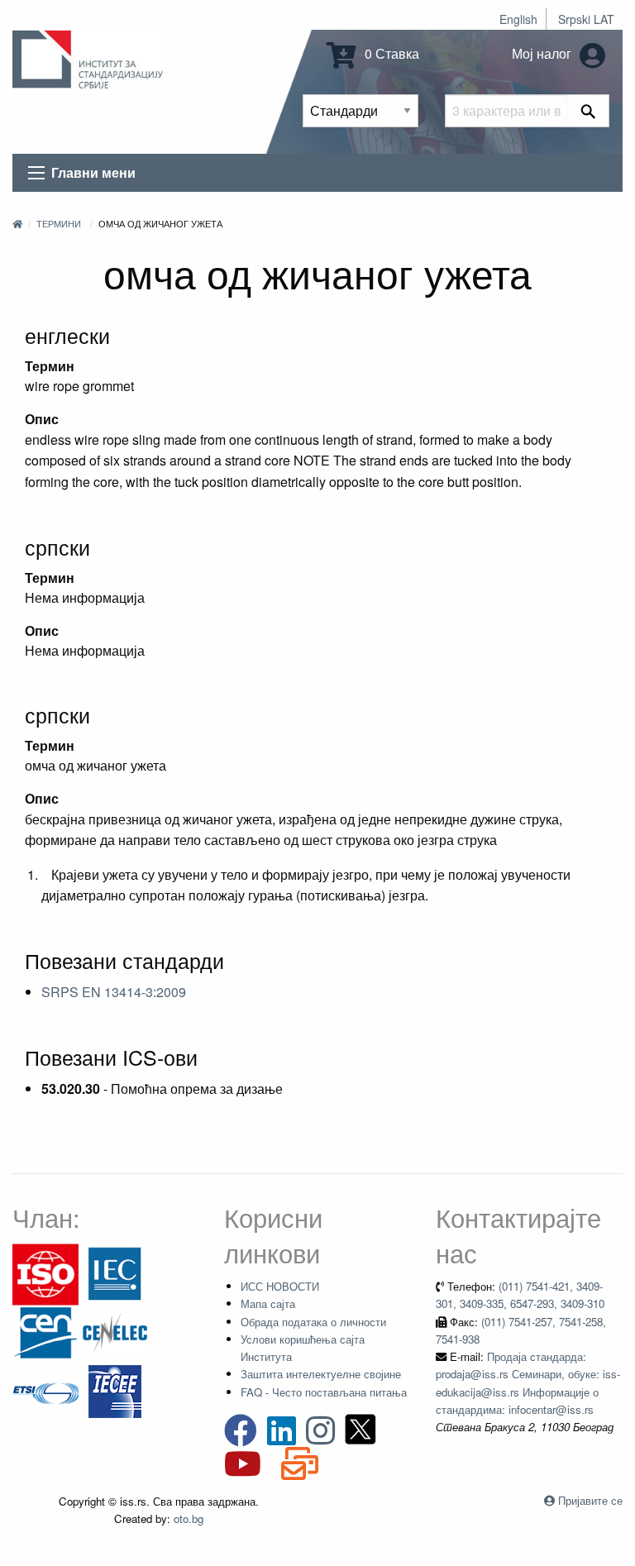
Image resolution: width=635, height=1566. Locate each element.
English (518, 19)
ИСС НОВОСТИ (280, 1286)
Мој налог (543, 53)
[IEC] (115, 1273)
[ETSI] (45, 1390)
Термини (58, 223)
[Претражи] (588, 110)
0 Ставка (390, 53)
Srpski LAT (586, 19)
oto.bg (188, 1518)
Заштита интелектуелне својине (321, 1374)
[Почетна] (17, 223)
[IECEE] (115, 1390)
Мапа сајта (268, 1303)
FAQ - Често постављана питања (324, 1392)
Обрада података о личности (313, 1322)
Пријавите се (590, 1500)
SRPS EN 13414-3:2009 (113, 991)
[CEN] (45, 1331)
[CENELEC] (115, 1331)
